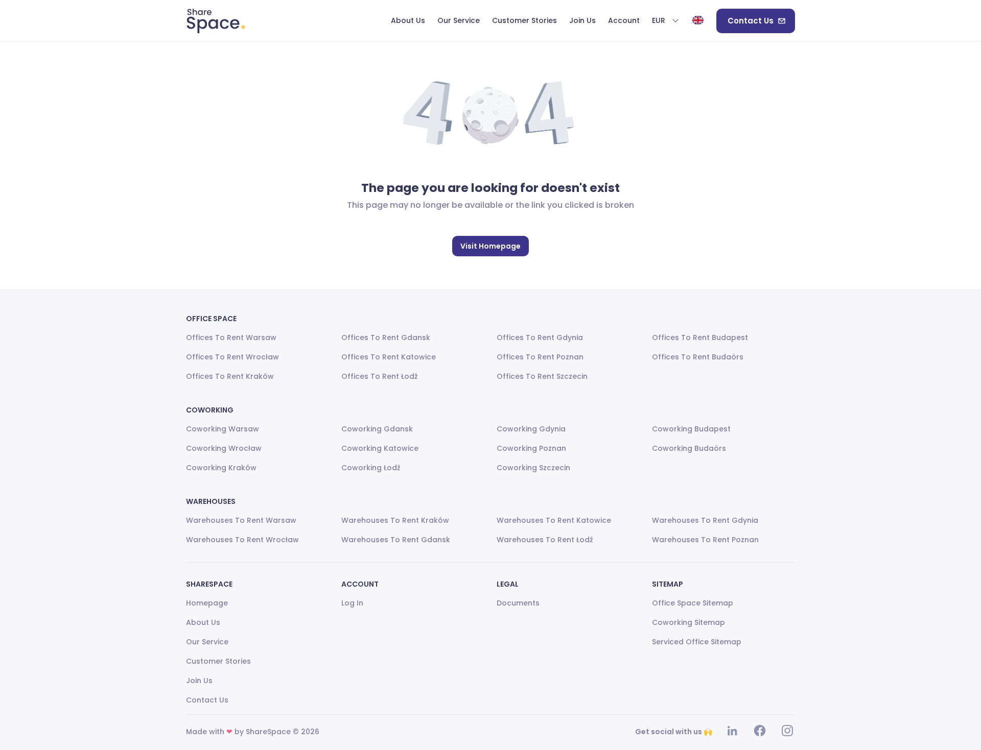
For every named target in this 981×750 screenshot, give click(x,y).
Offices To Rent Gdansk (385, 337)
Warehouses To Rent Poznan (705, 540)
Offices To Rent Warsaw (231, 337)
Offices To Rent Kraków (230, 376)
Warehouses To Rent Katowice (554, 520)
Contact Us (751, 20)
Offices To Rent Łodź (379, 376)
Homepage (207, 603)
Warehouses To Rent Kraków (395, 520)
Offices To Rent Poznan (540, 357)
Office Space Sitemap (692, 603)
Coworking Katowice (379, 448)
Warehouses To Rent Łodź (545, 540)
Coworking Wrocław (224, 448)
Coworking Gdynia (531, 429)
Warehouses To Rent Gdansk (395, 540)
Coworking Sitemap (688, 622)
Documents (518, 603)
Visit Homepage (490, 246)
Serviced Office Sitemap (696, 642)
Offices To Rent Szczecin (542, 376)
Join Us (199, 680)
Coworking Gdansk (377, 429)
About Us (203, 622)
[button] (666, 21)
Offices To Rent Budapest (700, 337)
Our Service (207, 642)
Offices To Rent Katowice (388, 357)
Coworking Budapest (691, 429)
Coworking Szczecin (533, 468)
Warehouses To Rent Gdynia (705, 520)
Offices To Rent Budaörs (697, 357)
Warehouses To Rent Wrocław (242, 540)
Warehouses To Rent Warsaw (241, 520)
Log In (352, 603)
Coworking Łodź (371, 468)
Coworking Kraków (221, 468)
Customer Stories (218, 661)
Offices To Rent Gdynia (540, 337)
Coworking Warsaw (222, 429)
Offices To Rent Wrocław (232, 357)
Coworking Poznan (531, 448)
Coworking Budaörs (689, 448)
